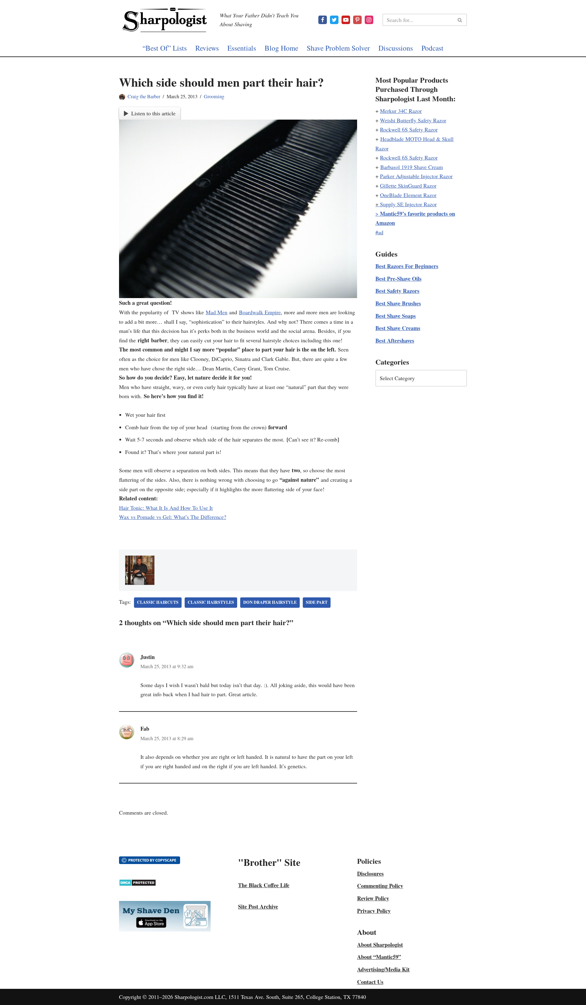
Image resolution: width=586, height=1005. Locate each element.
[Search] (460, 20)
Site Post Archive (258, 906)
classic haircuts (158, 602)
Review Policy (373, 898)
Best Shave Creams (397, 328)
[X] (334, 20)
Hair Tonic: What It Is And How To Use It (166, 507)
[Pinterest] (357, 20)
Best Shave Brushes (398, 303)
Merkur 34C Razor (401, 110)
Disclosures (370, 873)
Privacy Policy (374, 911)
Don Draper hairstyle (270, 602)
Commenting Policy (380, 886)
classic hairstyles (211, 602)
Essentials (241, 48)
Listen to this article (153, 113)
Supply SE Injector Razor (408, 204)
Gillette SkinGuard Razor (408, 185)
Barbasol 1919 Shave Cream (411, 167)
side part (316, 602)
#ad (379, 232)
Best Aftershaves (394, 340)
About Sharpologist (380, 945)
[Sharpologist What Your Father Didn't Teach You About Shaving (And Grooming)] (165, 19)
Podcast (432, 48)
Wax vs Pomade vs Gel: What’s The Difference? (172, 517)
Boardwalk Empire (260, 312)
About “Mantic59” (379, 957)
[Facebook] (322, 20)
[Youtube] (346, 20)
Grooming (214, 96)
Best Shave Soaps (395, 316)
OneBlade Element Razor (408, 195)
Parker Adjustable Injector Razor (416, 176)
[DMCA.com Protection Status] (137, 884)
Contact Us (370, 982)
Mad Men (216, 312)
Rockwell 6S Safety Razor (409, 129)
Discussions (395, 48)
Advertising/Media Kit (383, 969)
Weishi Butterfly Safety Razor (413, 120)
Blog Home (281, 48)
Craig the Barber (144, 96)
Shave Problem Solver (338, 48)
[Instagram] (369, 20)
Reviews (207, 48)
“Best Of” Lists (165, 48)
